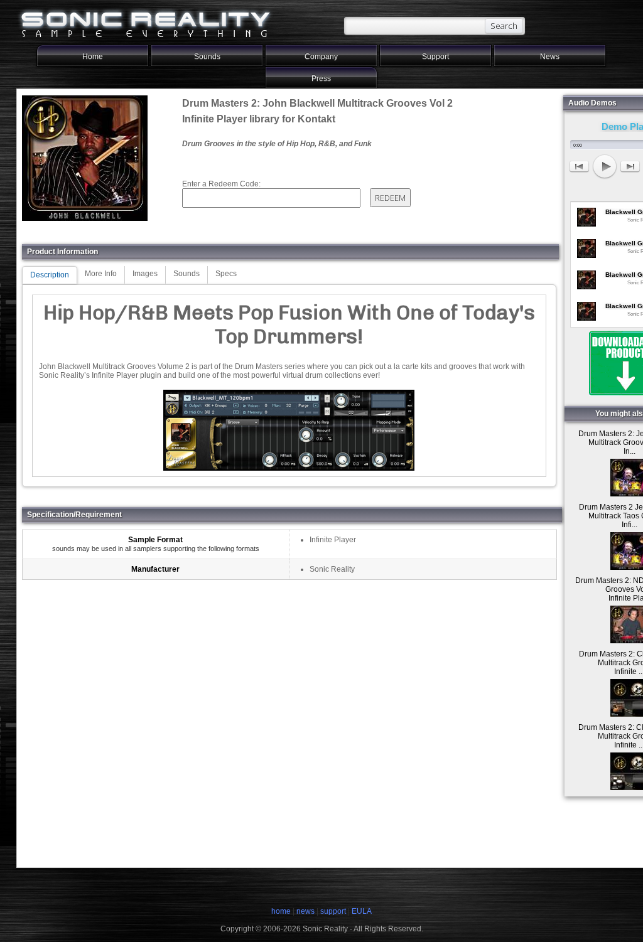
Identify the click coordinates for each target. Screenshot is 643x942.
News (549, 56)
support (334, 911)
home (281, 911)
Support (435, 56)
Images (145, 273)
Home (92, 56)
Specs (226, 273)
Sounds (207, 56)
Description (49, 274)
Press (321, 78)
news (305, 911)
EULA (362, 911)
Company (321, 56)
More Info (101, 273)
